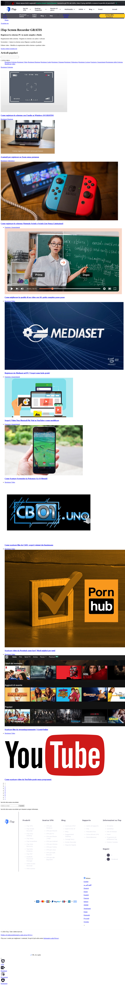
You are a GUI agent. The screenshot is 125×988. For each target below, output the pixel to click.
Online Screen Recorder (30, 865)
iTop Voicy (29, 838)
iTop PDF (29, 854)
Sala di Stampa (112, 831)
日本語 (86, 905)
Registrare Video (22, 62)
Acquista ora (5, 23)
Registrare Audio (46, 62)
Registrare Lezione (84, 62)
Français (86, 898)
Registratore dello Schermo (114, 62)
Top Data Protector (29, 850)
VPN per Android (51, 841)
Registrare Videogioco (71, 62)
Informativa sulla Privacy (51, 938)
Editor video (34, 15)
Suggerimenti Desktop (69, 835)
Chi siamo (110, 826)
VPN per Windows (49, 827)
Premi (108, 834)
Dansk (86, 891)
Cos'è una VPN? (70, 826)
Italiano (86, 901)
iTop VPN (29, 826)
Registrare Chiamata (57, 62)
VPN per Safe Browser (50, 854)
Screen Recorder (70, 842)
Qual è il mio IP (70, 829)
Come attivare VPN (92, 834)
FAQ (51, 16)
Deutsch (86, 888)
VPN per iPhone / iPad (51, 837)
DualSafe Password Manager (29, 859)
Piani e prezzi (30, 868)
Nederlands (87, 908)
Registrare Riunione (34, 62)
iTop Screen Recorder (30, 830)
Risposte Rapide (70, 845)
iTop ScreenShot (31, 841)
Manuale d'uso (91, 831)
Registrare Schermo (11, 62)
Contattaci (110, 829)
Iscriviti (22, 806)
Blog (42, 16)
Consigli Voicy (69, 839)
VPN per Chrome (51, 844)
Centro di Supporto (92, 826)
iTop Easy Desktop (29, 835)
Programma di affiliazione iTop (112, 838)
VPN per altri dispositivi (50, 858)
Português (87, 915)
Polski (86, 912)
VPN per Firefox (51, 847)
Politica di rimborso (7, 935)
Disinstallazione (91, 837)
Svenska (86, 922)
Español (86, 895)
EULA (30, 935)
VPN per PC (50, 834)
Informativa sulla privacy (20, 935)
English (86, 881)
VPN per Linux (51, 850)
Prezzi (100, 9)
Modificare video (10, 64)
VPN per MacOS (51, 831)
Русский (86, 918)
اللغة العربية (87, 885)
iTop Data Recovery (29, 845)
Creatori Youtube (112, 842)
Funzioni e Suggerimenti (98, 62)
